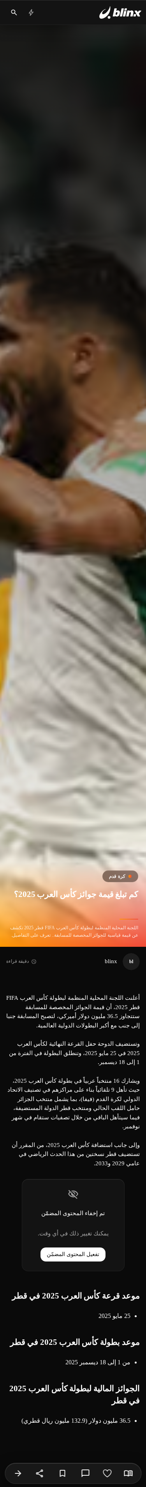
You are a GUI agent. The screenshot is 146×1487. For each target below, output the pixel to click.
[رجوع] (17, 1473)
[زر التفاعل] (107, 1473)
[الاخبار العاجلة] (31, 12)
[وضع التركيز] (128, 1473)
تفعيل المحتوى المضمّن (73, 1254)
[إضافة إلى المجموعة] (62, 1473)
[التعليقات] (85, 1473)
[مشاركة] (39, 1473)
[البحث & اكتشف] (14, 12)
